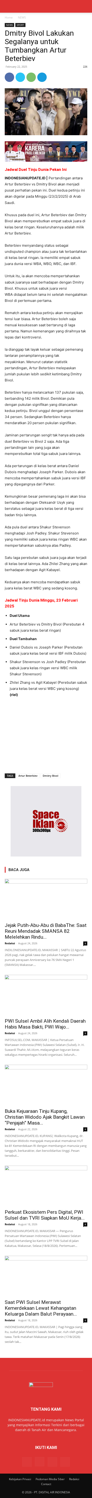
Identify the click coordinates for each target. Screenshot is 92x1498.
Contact (46, 1484)
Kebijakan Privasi (20, 1479)
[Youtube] (65, 1462)
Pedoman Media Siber (50, 1479)
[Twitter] (20, 77)
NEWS (22, 17)
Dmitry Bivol (50, 775)
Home (9, 17)
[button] (8, 6)
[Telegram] (42, 77)
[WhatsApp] (31, 77)
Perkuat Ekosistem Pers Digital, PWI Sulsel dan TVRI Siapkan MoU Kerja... (45, 1215)
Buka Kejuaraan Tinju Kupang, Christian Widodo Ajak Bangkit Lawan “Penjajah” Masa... (45, 1117)
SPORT (20, 25)
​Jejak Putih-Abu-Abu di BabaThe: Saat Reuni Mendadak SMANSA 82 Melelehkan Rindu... (46, 931)
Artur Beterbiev (28, 775)
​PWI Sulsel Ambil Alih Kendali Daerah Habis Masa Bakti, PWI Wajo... (45, 1024)
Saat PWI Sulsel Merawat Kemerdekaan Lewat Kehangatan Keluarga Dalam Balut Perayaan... (41, 1308)
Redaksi (10, 943)
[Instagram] (39, 1461)
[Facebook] (9, 77)
